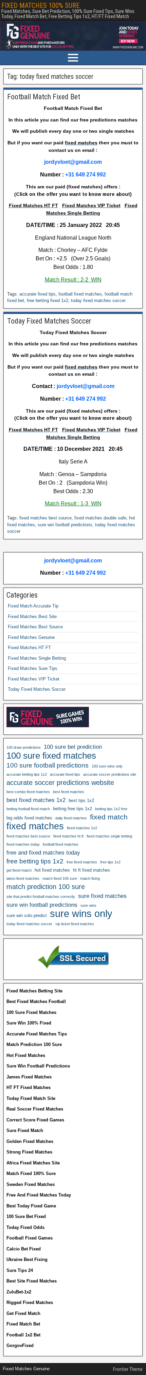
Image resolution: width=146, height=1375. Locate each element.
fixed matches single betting (109, 836)
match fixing (90, 878)
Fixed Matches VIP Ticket (33, 679)
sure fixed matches (102, 895)
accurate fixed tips (37, 294)
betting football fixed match (28, 809)
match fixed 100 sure (59, 878)
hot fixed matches (52, 870)
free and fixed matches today (43, 852)
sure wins (88, 905)
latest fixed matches (22, 878)
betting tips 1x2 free (111, 809)
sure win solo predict (26, 915)
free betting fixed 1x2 (47, 300)
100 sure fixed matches (51, 755)
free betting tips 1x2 (34, 861)
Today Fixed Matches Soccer (49, 321)
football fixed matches (80, 294)
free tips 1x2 (110, 862)
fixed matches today (23, 844)
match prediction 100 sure (45, 886)
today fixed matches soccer (98, 300)
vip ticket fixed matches (74, 924)
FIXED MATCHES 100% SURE (40, 5)
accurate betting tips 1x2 (26, 774)
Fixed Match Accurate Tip (33, 605)
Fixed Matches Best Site (32, 616)
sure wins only (81, 913)
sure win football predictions (65, 524)
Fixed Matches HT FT (29, 647)
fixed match (109, 817)
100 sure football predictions (47, 765)
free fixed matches (82, 862)
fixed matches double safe (100, 517)
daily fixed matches (71, 818)
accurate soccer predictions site (109, 774)
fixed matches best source (45, 517)
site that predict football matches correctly (40, 896)
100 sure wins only (107, 766)
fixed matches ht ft (68, 836)
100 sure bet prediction (73, 746)
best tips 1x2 (81, 800)
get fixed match (19, 870)
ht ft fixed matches (91, 870)
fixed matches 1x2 (82, 828)
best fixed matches (68, 792)
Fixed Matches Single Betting (37, 658)
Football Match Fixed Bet (43, 96)
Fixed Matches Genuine (31, 637)
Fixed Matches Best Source (35, 626)
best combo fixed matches (28, 792)
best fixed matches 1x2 (36, 800)
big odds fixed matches (29, 817)
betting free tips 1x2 (72, 808)
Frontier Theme (128, 1369)
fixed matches (35, 826)
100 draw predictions (23, 747)
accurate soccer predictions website (60, 782)
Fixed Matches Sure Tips (32, 668)
